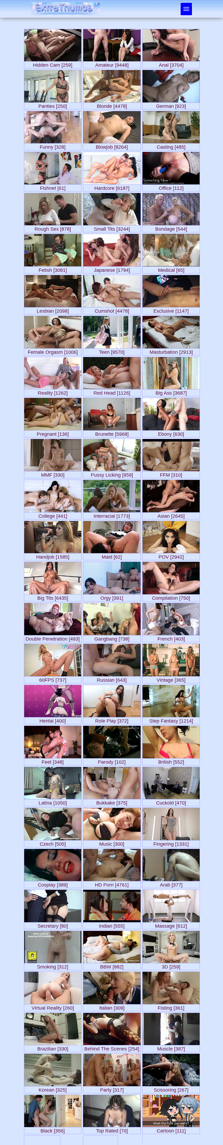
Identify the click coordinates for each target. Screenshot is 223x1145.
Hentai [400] (52, 719)
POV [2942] (171, 555)
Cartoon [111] (171, 1129)
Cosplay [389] (53, 883)
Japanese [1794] (112, 268)
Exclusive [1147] (171, 309)
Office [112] (171, 186)
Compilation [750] (171, 596)
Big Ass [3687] (171, 391)
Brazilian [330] (52, 1047)
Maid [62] (112, 555)
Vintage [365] (171, 678)
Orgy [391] (111, 596)
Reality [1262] (53, 391)
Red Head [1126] (112, 391)
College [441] (52, 514)
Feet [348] (53, 760)
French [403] (171, 637)
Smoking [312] (52, 965)
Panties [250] (52, 104)
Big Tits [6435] (52, 596)
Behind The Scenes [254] (111, 1047)
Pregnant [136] (53, 432)
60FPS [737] (52, 678)
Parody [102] (112, 760)
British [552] (171, 760)
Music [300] (111, 842)
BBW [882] (111, 965)
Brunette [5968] (112, 432)
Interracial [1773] (112, 514)
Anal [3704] (171, 63)
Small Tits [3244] (112, 227)
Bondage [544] (171, 227)
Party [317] (112, 1088)
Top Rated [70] (112, 1129)
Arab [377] (171, 883)
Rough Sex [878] (53, 227)
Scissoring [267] (171, 1088)
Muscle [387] (171, 1047)
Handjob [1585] (52, 555)
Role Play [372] (111, 719)
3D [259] (171, 965)
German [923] (171, 104)
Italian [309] (112, 1006)
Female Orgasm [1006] (53, 350)
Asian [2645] (171, 514)
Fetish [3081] (53, 268)
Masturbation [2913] (171, 350)
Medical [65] (171, 268)
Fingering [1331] (171, 842)
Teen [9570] (112, 350)
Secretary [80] (53, 924)
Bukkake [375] (111, 801)
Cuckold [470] (171, 801)
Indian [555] (112, 924)
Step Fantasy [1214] (171, 719)
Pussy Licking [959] (112, 473)
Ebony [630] (171, 432)
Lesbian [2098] (53, 309)
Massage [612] (171, 924)
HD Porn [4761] (112, 883)
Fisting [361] (171, 1006)
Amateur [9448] (112, 63)
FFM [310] (171, 473)
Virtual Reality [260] (53, 1006)
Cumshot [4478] (112, 309)
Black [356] (53, 1129)
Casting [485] (171, 145)
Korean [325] (53, 1088)
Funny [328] (53, 145)
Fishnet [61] (53, 186)
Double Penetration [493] (53, 637)
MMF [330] (52, 473)
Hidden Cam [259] (52, 63)
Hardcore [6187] (111, 186)
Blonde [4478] (112, 104)
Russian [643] (112, 678)
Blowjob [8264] (112, 145)
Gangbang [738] (111, 637)
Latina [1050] (53, 801)
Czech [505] (53, 842)
